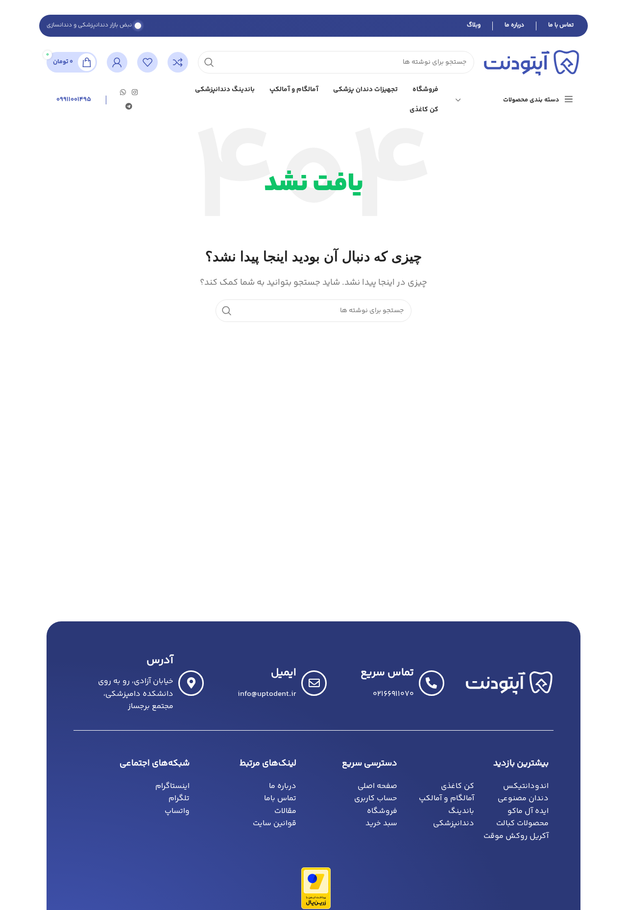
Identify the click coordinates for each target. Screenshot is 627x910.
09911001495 (73, 99)
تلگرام (179, 798)
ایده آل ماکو (528, 811)
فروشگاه (382, 811)
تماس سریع (387, 672)
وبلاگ (474, 25)
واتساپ (177, 811)
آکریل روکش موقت (516, 836)
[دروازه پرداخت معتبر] (316, 888)
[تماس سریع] (431, 683)
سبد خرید (381, 823)
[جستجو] (227, 310)
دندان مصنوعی (523, 798)
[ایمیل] (314, 683)
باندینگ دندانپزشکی (453, 817)
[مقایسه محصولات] (178, 62)
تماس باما (280, 798)
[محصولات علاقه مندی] (147, 62)
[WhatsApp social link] (123, 93)
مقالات (285, 811)
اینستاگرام (172, 786)
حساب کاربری (375, 798)
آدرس (159, 660)
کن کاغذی (457, 786)
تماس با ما (561, 25)
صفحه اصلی (377, 786)
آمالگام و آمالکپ (446, 798)
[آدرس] (191, 683)
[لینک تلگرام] (128, 107)
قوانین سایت (274, 823)
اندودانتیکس (526, 786)
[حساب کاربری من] (117, 62)
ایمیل (283, 672)
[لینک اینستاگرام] (135, 93)
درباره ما (514, 25)
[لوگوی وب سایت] (532, 62)
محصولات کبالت (522, 823)
